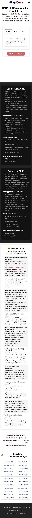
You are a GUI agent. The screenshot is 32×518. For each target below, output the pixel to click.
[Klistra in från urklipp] (24, 38)
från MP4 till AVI (23, 474)
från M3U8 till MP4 (23, 493)
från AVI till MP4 (9, 487)
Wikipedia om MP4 (10, 235)
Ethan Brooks (22, 444)
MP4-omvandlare (10, 232)
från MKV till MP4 (8, 477)
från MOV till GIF (23, 477)
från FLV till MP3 (23, 490)
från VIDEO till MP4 (9, 484)
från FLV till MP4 (8, 493)
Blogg (23, 507)
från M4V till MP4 (23, 484)
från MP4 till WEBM (9, 497)
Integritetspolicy (6, 507)
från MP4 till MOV (23, 467)
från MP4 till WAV (8, 490)
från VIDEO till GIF (8, 470)
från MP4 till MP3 (8, 461)
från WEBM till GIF (23, 464)
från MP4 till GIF (8, 467)
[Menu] (29, 2)
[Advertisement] (16, 69)
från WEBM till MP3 (23, 487)
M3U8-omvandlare (10, 158)
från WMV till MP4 (23, 461)
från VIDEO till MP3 (9, 464)
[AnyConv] (16, 2)
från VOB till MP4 (23, 480)
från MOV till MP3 (23, 470)
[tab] (8, 31)
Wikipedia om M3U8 (10, 160)
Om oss (28, 507)
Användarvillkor (16, 507)
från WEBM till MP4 (9, 480)
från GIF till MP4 (23, 497)
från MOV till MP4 (8, 474)
